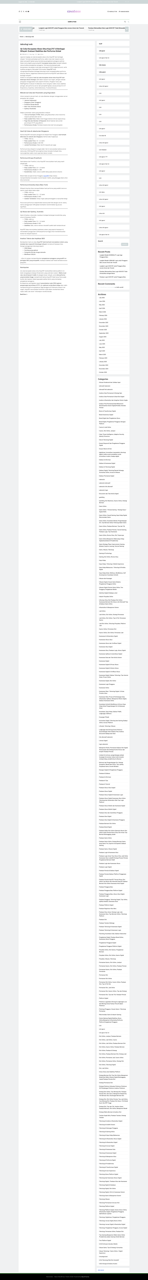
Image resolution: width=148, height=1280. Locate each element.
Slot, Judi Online (103, 1068)
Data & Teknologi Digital (106, 440)
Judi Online (102, 611)
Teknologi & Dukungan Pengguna (108, 1128)
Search (100, 241)
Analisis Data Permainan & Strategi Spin (110, 393)
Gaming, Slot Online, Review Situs (108, 557)
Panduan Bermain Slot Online (107, 823)
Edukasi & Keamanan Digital (107, 463)
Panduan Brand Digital (105, 827)
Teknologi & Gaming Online (107, 1131)
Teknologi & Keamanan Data (107, 1149)
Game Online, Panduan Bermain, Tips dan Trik (112, 526)
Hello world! (119, 287)
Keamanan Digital (104, 661)
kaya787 (46, 176)
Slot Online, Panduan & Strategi (108, 1050)
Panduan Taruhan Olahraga (106, 923)
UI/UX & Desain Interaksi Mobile (108, 1244)
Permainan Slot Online (105, 978)
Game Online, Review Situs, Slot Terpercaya (111, 535)
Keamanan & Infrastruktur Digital (108, 636)
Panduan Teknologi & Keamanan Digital (110, 926)
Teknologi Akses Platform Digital (108, 1174)
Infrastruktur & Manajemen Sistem (109, 607)
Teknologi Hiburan (104, 1199)
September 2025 (103, 333)
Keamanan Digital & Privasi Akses (108, 664)
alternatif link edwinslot (106, 389)
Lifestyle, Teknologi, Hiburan (107, 726)
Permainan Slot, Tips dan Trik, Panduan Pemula (112, 994)
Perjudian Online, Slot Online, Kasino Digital (111, 955)
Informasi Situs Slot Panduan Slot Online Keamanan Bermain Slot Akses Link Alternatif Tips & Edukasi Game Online (113, 602)
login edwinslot (103, 744)
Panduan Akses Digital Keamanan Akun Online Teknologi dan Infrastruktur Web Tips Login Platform (112, 800)
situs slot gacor (103, 86)
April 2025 (102, 351)
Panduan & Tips (103, 780)
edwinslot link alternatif (106, 486)
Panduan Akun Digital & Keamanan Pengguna (112, 820)
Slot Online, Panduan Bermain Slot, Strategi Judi (112, 1054)
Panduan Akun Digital (105, 816)
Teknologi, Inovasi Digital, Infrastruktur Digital (112, 1224)
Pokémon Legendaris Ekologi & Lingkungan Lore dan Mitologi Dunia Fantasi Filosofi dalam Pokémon (113, 1003)
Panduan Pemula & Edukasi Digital (109, 870)
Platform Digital (103, 998)
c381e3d (24, 54)
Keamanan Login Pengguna (107, 684)
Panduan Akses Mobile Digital (107, 809)
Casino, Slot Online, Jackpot (107, 431)
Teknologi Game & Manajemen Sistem (110, 1195)
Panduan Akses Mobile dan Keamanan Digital (112, 806)
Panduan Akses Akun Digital (107, 787)
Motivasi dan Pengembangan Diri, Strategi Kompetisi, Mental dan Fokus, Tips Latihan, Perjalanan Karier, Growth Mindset (111, 764)
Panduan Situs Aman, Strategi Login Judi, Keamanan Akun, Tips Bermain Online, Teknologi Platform (113, 914)
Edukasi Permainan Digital (106, 476)
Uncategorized (103, 1256)
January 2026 (103, 319)
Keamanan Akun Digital (105, 647)
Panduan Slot (103, 919)
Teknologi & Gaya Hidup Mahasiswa (109, 1135)
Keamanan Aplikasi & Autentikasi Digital (110, 654)
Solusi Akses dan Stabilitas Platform (109, 1072)
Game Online (102, 506)
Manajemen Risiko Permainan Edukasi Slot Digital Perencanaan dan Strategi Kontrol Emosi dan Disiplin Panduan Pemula (113, 749)
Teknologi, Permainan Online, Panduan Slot (111, 1231)
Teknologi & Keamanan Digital (107, 1153)
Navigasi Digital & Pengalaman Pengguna (111, 770)
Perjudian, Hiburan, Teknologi (107, 959)
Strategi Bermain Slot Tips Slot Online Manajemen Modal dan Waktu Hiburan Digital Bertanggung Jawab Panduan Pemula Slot (113, 1077)
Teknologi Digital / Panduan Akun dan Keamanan (113, 1181)
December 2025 (103, 322)
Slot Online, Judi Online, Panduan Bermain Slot (112, 1043)
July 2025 (102, 340)
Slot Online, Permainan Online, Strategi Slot (111, 1061)
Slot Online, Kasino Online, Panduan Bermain (111, 1047)
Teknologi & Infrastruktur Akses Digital (110, 1139)
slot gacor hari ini (104, 58)
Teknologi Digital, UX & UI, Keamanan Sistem (112, 1192)
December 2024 (103, 365)
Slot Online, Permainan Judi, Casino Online (111, 1057)
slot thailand (102, 150)
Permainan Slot (103, 975)
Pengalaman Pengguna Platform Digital (110, 946)
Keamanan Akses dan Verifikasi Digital (110, 643)
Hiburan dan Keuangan (105, 578)
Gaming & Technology (105, 553)
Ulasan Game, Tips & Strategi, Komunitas (111, 1247)
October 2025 (103, 329)
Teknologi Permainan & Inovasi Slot (109, 1203)
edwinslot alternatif (104, 483)
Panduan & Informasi (105, 777)
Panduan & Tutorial (104, 784)
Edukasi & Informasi (105, 460)
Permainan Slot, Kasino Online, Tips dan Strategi (113, 991)
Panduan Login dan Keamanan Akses (109, 863)
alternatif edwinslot (104, 386)
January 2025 (103, 361)
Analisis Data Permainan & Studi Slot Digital (111, 396)
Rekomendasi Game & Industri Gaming (110, 1014)
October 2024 (103, 372)
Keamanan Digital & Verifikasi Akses (109, 671)
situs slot (102, 213)
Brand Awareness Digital (106, 414)
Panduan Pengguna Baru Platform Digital (110, 890)
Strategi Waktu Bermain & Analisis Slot (110, 1112)
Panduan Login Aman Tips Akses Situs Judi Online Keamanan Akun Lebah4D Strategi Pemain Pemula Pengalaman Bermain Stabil (113, 858)
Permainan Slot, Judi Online (107, 987)
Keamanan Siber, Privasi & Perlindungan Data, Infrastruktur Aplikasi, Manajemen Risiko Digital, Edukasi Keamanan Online (113, 699)
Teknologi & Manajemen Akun (107, 1156)
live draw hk (102, 135)
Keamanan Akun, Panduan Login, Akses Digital (112, 650)
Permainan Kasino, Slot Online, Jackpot (110, 962)
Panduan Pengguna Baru (106, 887)
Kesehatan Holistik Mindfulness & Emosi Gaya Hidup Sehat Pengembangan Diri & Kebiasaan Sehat (112, 706)
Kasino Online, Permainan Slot (107, 629)
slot (100, 93)
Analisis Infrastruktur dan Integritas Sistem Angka (113, 400)
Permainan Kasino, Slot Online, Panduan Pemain (113, 966)
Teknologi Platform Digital (106, 1206)
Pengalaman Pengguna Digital (107, 943)
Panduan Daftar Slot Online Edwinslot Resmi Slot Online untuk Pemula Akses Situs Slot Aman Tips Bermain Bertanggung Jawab (113, 832)
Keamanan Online (104, 688)
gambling (101, 497)
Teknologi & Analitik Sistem (107, 1124)
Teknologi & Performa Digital (107, 1160)
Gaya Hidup (102, 560)
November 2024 (103, 369)
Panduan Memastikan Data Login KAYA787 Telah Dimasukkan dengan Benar (62, 28)
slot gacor (102, 79)
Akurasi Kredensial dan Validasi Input (109, 382)
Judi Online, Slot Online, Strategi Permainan (111, 614)
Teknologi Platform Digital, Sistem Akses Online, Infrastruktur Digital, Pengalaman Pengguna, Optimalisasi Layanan (113, 1211)
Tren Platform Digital (105, 1240)
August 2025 (102, 337)
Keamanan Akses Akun (105, 639)
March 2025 (102, 354)
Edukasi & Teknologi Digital (107, 467)
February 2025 (103, 358)
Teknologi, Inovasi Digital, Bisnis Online (110, 1221)
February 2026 (103, 315)
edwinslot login (103, 490)
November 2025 (103, 326)
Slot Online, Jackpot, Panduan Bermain (110, 1036)
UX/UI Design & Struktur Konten (108, 1263)
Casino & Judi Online (105, 427)
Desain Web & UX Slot (105, 449)
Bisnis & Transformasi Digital (107, 411)
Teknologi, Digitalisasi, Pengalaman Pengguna (112, 1217)
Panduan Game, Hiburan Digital (108, 849)
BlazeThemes (85, 1276)
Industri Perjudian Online (106, 596)
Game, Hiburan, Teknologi (106, 550)
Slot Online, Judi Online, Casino (108, 1040)
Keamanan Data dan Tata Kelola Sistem (110, 657)
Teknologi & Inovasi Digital (106, 1146)
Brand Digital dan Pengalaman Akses (109, 418)
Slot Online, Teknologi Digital (107, 1064)
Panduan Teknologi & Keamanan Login (110, 930)
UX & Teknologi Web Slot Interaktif (109, 1260)
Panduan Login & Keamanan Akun (108, 852)
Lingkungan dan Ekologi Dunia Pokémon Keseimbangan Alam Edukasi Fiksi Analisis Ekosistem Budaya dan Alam (111, 731)
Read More (23, 294)
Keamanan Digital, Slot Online (107, 681)
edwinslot (102, 479)
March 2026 (102, 312)
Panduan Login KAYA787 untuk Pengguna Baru (105, 28)
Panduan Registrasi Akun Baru (107, 908)
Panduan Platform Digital (106, 905)
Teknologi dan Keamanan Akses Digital (110, 1178)
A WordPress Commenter (106, 287)
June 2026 (102, 301)
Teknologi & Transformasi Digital (108, 1167)
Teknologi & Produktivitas (106, 1163)
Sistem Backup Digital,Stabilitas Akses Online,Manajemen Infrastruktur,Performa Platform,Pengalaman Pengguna (111, 1020)
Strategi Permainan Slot (106, 1082)
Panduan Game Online (105, 838)
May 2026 (102, 305)
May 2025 (102, 347)
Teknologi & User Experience (107, 1171)
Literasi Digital (103, 740)
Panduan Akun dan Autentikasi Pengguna (110, 813)
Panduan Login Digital (105, 867)
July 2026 (102, 297)
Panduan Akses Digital (105, 791)
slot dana (101, 192)
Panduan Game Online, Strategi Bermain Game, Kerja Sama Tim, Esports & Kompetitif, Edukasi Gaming (112, 843)
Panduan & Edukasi (104, 773)
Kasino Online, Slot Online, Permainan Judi (111, 632)
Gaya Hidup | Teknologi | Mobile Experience (111, 564)
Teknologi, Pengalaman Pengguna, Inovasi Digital (113, 1228)
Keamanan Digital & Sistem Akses (109, 668)
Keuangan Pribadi (104, 717)
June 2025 (102, 344)
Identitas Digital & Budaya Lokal (108, 593)
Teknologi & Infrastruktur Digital (108, 1142)
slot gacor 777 (103, 157)
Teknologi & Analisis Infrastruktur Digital (110, 1121)
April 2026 (102, 308)
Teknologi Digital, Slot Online (107, 1188)
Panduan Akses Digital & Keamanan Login (111, 795)
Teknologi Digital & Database (107, 1185)
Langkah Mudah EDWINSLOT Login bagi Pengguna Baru (102, 2)
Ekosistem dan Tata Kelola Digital (109, 493)
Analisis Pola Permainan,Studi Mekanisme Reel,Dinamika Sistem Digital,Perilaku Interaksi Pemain (112, 405)
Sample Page (72, 22)
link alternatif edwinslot (106, 737)
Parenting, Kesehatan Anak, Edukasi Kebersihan (112, 933)
